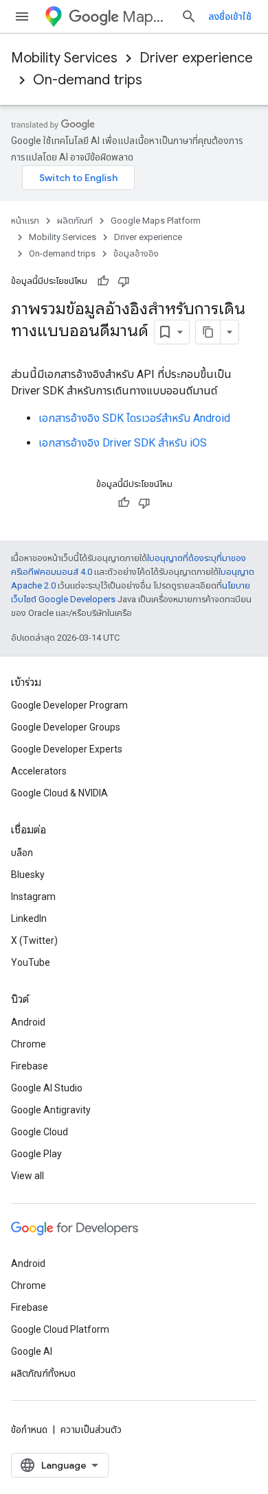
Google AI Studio (46, 1087)
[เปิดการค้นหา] (189, 16)
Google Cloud (39, 1131)
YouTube (30, 962)
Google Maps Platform (156, 220)
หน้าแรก (25, 220)
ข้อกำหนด (29, 1429)
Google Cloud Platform (60, 1329)
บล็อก (22, 852)
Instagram (33, 896)
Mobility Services (64, 58)
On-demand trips (87, 79)
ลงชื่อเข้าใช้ (230, 16)
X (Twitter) (34, 940)
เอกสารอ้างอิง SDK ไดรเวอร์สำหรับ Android (134, 418)
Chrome (28, 1044)
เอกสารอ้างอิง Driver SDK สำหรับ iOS (122, 442)
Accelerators (39, 771)
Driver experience (196, 58)
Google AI (31, 1351)
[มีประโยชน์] (103, 281)
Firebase (29, 1065)
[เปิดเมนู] (22, 16)
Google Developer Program (69, 705)
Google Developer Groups (65, 727)
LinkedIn (29, 918)
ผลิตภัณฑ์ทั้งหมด (43, 1373)
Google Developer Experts (66, 749)
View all (27, 1175)
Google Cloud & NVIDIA (59, 792)
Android (28, 1022)
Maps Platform (146, 17)
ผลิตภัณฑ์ (75, 220)
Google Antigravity (51, 1109)
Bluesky (28, 874)
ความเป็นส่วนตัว (91, 1429)
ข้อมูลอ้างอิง (136, 253)
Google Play (36, 1153)
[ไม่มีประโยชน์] (123, 281)
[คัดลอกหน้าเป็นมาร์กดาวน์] (208, 332)
